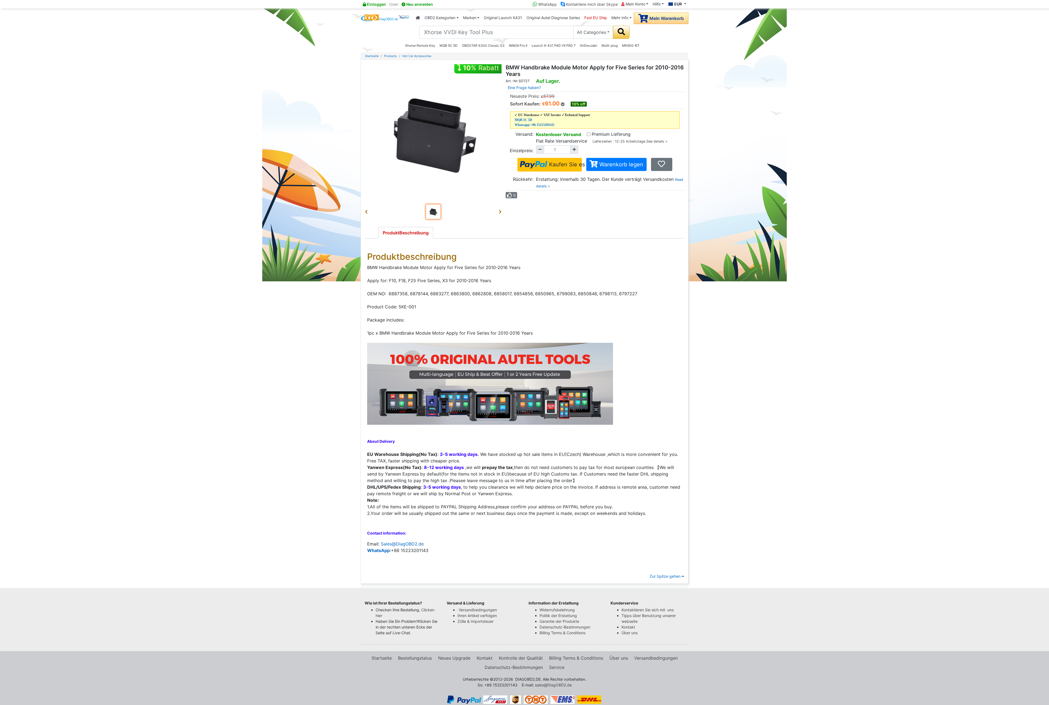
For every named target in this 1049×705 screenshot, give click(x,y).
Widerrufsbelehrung (557, 609)
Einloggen (376, 4)
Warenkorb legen (620, 164)
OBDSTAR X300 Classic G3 (483, 45)
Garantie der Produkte (559, 621)
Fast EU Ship (595, 17)
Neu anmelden (419, 4)
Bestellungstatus (415, 658)
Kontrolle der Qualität (521, 658)
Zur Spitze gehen (666, 576)
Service (556, 667)
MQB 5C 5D (449, 45)
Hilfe (657, 4)
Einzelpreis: (521, 150)
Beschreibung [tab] (406, 232)
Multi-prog (610, 45)
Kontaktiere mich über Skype (591, 4)
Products (390, 56)
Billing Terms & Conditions (562, 632)
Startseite (372, 56)
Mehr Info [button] (619, 17)
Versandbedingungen (478, 609)
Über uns (629, 632)
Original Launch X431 (503, 17)
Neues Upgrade (454, 658)
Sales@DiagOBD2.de (402, 544)
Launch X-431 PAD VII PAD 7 (554, 45)
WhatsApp (547, 4)
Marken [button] (469, 17)
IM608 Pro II (518, 45)
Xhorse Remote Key (420, 45)
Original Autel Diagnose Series (553, 17)
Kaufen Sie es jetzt (564, 164)
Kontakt (628, 627)
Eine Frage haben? (524, 87)
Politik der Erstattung (558, 615)
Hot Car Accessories (416, 56)
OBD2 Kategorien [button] (440, 17)
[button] (367, 211)
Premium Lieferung (611, 134)
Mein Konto (634, 4)
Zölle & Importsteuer (477, 621)
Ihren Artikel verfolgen (478, 615)
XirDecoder (588, 45)
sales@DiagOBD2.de (553, 685)
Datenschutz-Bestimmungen (565, 627)
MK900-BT (631, 45)
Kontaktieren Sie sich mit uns (648, 609)
